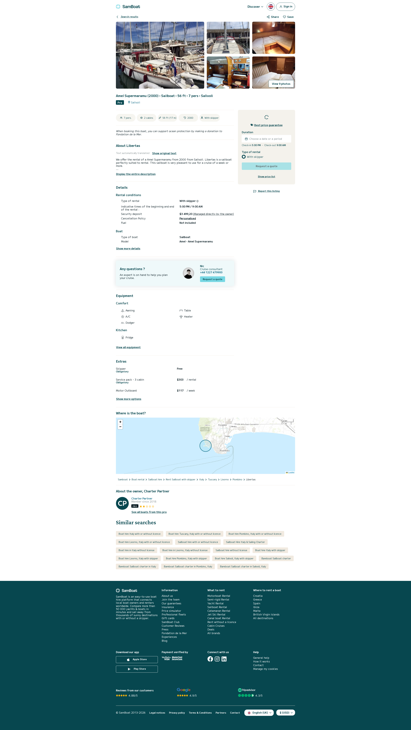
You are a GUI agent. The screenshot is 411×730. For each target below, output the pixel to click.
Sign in (287, 6)
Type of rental (251, 151)
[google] (184, 690)
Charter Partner (141, 498)
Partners (221, 712)
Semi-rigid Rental (218, 599)
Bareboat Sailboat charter (276, 558)
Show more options (128, 399)
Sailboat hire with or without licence (198, 542)
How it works (261, 661)
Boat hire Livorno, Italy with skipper (138, 558)
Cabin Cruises (216, 625)
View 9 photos (281, 84)
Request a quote (212, 279)
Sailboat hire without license (231, 550)
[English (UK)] (271, 7)
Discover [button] (254, 6)
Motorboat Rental (218, 595)
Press (165, 629)
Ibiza (256, 607)
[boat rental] (128, 7)
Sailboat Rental (217, 607)
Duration (247, 132)
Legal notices (157, 712)
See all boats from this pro (149, 512)
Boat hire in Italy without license (136, 550)
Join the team (170, 599)
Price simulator (171, 610)
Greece (257, 599)
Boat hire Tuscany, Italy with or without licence (195, 533)
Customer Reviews (173, 625)
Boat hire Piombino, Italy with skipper (186, 558)
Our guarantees (171, 603)
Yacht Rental (215, 603)
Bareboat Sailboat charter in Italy (137, 566)
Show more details (128, 248)
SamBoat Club (170, 622)
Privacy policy (177, 712)
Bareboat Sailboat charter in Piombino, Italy (188, 566)
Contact (258, 665)
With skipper (255, 156)
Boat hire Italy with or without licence (140, 533)
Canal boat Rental (218, 618)
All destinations (263, 618)
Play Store (139, 668)
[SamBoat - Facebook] (210, 659)
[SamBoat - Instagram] (217, 659)
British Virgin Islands (266, 614)
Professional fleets (174, 614)
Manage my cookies (265, 668)
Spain (256, 603)
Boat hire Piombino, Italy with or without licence (255, 533)
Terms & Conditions (200, 712)
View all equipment (128, 347)
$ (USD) (284, 712)
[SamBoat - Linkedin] (224, 659)
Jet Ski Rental (216, 614)
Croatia (257, 595)
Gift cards (168, 618)
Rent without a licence (221, 622)
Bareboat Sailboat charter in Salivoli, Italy (243, 566)
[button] (120, 422)
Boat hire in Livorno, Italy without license (185, 550)
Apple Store (139, 659)
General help (261, 657)
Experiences (169, 636)
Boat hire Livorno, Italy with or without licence (144, 542)
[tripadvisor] (247, 690)
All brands (213, 633)
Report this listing (269, 191)
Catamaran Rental (218, 610)
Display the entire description (136, 174)
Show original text (164, 153)
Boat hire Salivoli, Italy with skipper (234, 558)
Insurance (168, 607)
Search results (129, 16)
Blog (164, 640)
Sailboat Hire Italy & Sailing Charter (245, 542)
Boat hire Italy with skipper (270, 550)
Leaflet (291, 472)
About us (167, 595)
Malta (256, 610)
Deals (210, 629)
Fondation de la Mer (174, 633)
